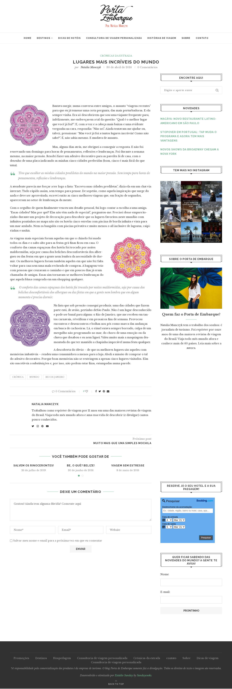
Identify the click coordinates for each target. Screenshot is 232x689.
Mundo (34, 377)
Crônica (17, 377)
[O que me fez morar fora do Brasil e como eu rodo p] (170, 191)
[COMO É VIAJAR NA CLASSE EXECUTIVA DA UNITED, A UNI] (170, 232)
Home (27, 38)
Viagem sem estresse (127, 465)
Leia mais (204, 343)
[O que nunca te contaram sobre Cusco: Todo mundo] (191, 212)
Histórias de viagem (161, 38)
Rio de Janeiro (54, 377)
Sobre (186, 38)
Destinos (43, 38)
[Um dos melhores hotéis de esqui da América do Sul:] (212, 191)
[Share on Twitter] (100, 391)
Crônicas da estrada (116, 55)
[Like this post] (89, 391)
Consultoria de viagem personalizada (114, 38)
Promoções (21, 658)
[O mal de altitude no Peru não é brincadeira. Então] (170, 212)
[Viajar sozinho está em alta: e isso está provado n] (191, 232)
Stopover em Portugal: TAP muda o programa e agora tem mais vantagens (188, 136)
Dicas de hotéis (69, 38)
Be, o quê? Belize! (81, 465)
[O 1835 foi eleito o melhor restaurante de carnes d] (191, 191)
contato (202, 38)
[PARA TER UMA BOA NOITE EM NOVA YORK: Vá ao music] (212, 232)
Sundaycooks (144, 675)
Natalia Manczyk (91, 67)
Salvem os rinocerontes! (33, 465)
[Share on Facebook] (96, 391)
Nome (164, 574)
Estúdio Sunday (124, 675)
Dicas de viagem (207, 658)
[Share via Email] (108, 391)
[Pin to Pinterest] (104, 391)
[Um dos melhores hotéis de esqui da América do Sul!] (212, 212)
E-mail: (165, 592)
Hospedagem (62, 658)
